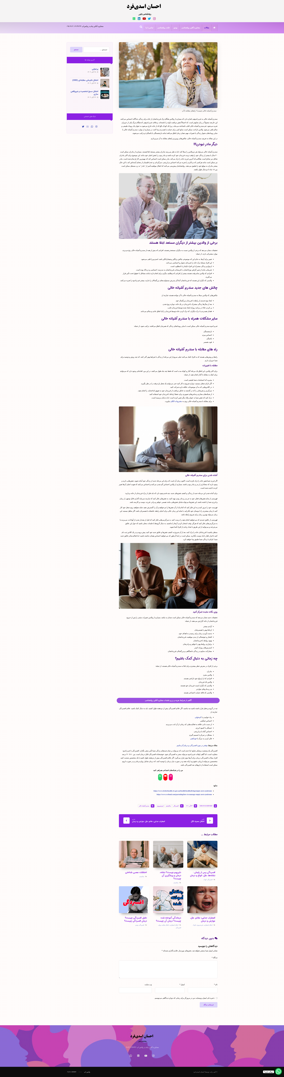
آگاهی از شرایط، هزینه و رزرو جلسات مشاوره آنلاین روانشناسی (168, 700)
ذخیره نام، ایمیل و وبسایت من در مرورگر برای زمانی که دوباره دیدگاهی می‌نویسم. (184, 998)
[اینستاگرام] (154, 19)
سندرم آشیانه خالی (144, 806)
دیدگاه (214, 958)
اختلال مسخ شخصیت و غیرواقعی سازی (84, 93)
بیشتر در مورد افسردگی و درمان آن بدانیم (192, 745)
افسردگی (176, 806)
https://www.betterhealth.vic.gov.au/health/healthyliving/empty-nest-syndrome (183, 791)
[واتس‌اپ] (134, 19)
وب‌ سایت (148, 984)
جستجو (76, 49)
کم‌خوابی (198, 717)
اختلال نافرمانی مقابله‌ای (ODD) (85, 80)
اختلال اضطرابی (208, 925)
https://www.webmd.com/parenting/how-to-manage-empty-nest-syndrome (184, 794)
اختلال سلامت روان (163, 925)
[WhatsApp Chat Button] (278, 1071)
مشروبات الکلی (176, 401)
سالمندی (168, 806)
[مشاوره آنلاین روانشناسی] (144, 9)
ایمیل (182, 984)
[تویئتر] (149, 19)
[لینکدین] (139, 19)
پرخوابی (95, 69)
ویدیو (137, 925)
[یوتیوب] (144, 19)
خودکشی (193, 739)
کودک (205, 879)
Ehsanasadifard (206, 806)
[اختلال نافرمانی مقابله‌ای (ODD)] (104, 83)
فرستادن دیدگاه (209, 1005)
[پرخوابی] (104, 72)
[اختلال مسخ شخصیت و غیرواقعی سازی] (104, 94)
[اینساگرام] (96, 126)
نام (215, 984)
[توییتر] (83, 126)
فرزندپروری (160, 806)
